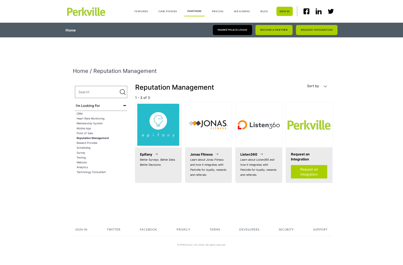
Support (320, 229)
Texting (81, 157)
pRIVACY (183, 229)
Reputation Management (93, 138)
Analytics (82, 167)
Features (141, 11)
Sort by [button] (313, 86)
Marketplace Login (232, 29)
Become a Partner (274, 29)
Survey (81, 152)
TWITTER (113, 229)
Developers (249, 229)
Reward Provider (87, 142)
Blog (264, 11)
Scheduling (83, 147)
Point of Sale (85, 133)
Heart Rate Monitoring (91, 118)
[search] (101, 92)
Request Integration (317, 29)
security (286, 229)
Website (82, 162)
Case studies (167, 11)
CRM (79, 113)
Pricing (217, 11)
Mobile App (84, 128)
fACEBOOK (148, 229)
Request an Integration (309, 171)
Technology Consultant (91, 172)
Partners (194, 11)
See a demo (242, 11)
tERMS (215, 229)
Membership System (90, 123)
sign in (285, 11)
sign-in (81, 229)
